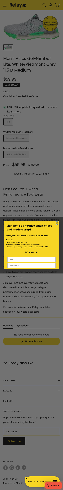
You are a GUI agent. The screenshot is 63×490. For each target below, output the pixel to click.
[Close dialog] (57, 222)
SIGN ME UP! (31, 252)
